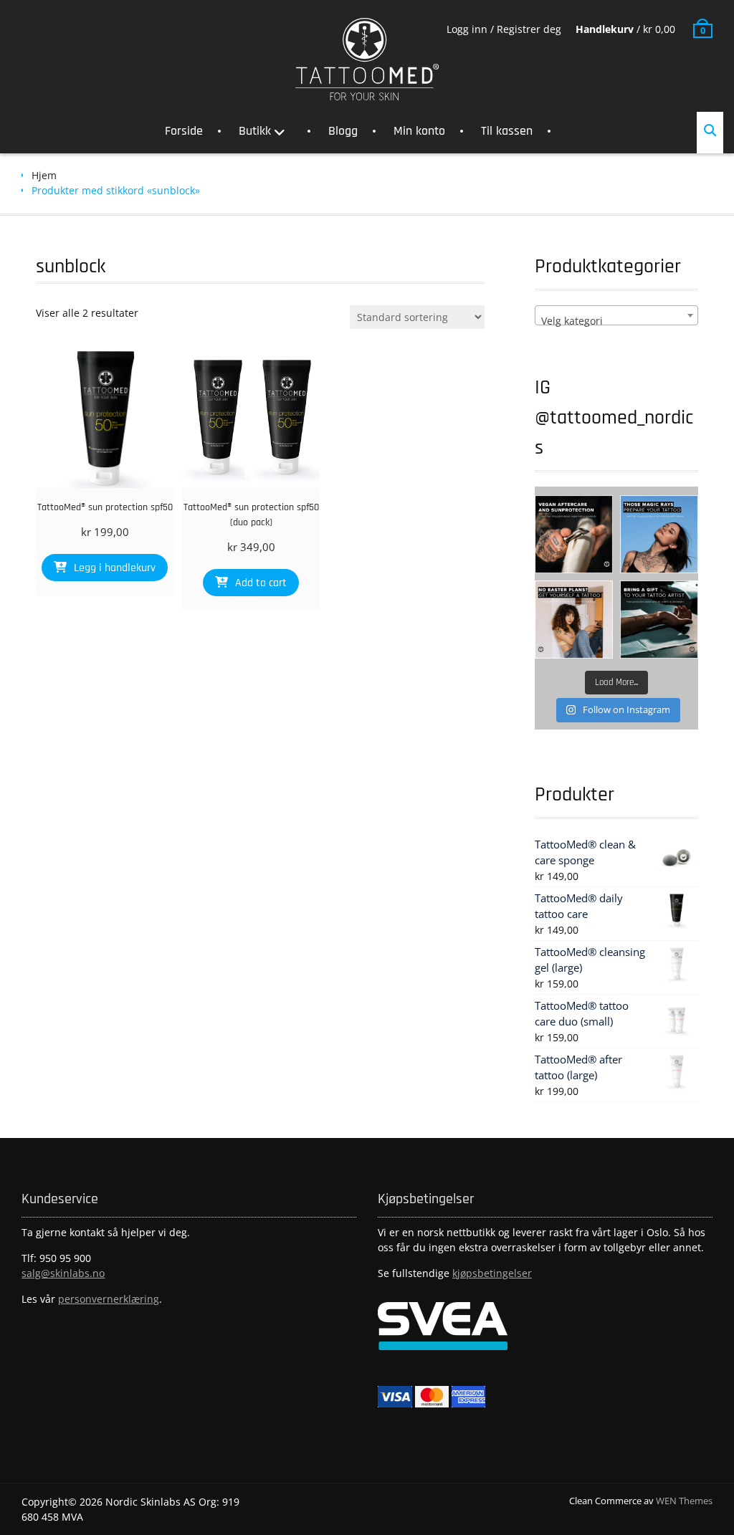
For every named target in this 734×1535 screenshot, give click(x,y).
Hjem (44, 175)
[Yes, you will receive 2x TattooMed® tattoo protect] (659, 619)
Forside (184, 131)
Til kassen (507, 131)
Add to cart (261, 582)
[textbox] (616, 321)
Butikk (255, 131)
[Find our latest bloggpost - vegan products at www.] (574, 534)
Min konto (419, 131)
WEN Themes (684, 1500)
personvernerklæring (108, 1299)
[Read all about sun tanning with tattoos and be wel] (659, 534)
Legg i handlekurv (115, 567)
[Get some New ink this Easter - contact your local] (574, 619)
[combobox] (616, 315)
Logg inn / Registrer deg (504, 29)
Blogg (343, 131)
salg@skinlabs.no (63, 1273)
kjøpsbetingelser (492, 1273)
